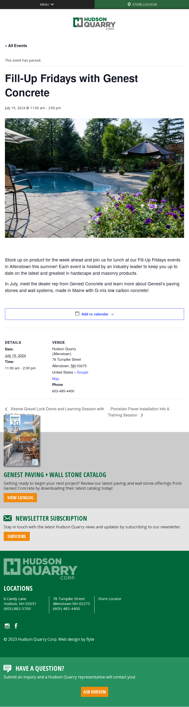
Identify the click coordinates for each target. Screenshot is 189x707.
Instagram (7, 626)
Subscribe (16, 536)
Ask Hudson (94, 692)
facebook (16, 626)
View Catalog (20, 497)
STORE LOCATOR (144, 4)
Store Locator (110, 598)
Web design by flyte (76, 639)
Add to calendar (94, 313)
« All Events (16, 45)
